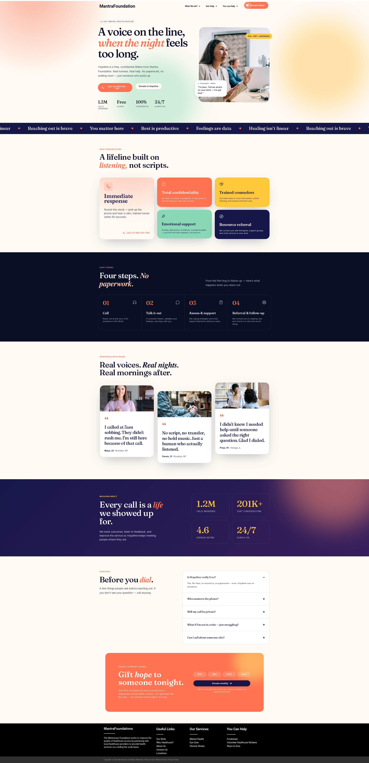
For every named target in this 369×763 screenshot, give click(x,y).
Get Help (210, 6)
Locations (161, 753)
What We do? (191, 6)
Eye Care (194, 742)
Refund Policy (161, 760)
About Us (161, 746)
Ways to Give (233, 746)
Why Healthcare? (165, 742)
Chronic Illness (197, 746)
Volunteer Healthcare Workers (242, 742)
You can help (229, 6)
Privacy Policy (173, 760)
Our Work (161, 739)
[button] (117, 21)
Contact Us (161, 749)
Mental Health (197, 739)
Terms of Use (149, 760)
